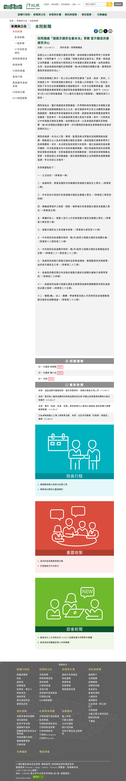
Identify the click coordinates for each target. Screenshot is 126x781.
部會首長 (21, 693)
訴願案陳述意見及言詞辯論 (27, 732)
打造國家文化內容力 (49, 566)
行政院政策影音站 (48, 724)
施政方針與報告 (70, 675)
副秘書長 (21, 696)
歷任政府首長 (23, 700)
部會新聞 (17, 65)
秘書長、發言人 (24, 689)
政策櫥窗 (66, 685)
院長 (19, 678)
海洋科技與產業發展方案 (51, 561)
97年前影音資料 (21, 51)
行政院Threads (46, 738)
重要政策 (66, 682)
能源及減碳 (94, 693)
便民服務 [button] (86, 14)
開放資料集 (94, 717)
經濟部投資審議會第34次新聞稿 (55, 642)
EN (79, 4)
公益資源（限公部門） (97, 705)
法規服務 (92, 678)
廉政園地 (92, 700)
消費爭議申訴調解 (25, 716)
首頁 (11, 21)
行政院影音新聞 (47, 727)
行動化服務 (67, 720)
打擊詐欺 (21, 744)
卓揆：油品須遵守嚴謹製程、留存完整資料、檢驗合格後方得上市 (74, 390)
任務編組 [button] (102, 14)
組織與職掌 (22, 675)
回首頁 (46, 4)
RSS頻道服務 (20, 98)
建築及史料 (22, 704)
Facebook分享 (96, 31)
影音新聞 (19, 37)
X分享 (105, 31)
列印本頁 (110, 31)
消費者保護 (94, 685)
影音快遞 (43, 720)
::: (40, 4)
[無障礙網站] (37, 777)
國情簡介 (92, 675)
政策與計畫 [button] (55, 14)
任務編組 (22, 752)
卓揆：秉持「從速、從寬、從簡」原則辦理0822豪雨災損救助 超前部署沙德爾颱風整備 (74, 408)
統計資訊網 (67, 727)
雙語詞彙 (44, 752)
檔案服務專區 (23, 741)
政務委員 (21, 685)
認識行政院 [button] (24, 14)
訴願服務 (92, 682)
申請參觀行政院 (24, 737)
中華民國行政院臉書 (49, 716)
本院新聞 (34, 21)
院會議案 (66, 678)
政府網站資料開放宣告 (63, 764)
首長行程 (17, 76)
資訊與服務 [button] (71, 14)
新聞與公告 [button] (39, 14)
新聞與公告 (22, 21)
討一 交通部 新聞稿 (50, 367)
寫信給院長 (22, 720)
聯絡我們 (46, 764)
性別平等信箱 (23, 724)
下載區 (91, 721)
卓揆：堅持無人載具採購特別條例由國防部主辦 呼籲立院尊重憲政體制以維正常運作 (74, 398)
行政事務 (92, 710)
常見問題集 (65, 4)
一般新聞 (19, 43)
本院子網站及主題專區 (72, 732)
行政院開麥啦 (46, 731)
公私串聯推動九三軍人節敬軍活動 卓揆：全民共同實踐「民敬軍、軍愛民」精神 (74, 417)
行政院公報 (19, 92)
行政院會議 (19, 70)
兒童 (74, 4)
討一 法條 (45, 379)
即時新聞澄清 (20, 59)
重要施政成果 (68, 689)
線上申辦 (66, 716)
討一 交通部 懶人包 (50, 373)
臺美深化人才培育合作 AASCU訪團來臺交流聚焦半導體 (66, 637)
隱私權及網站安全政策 (29, 764)
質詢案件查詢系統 (20, 84)
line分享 (101, 31)
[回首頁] (21, 6)
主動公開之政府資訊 (98, 714)
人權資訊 (92, 696)
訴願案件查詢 (23, 727)
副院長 (20, 682)
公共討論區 (67, 724)
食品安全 (92, 689)
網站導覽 (54, 4)
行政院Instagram (47, 735)
